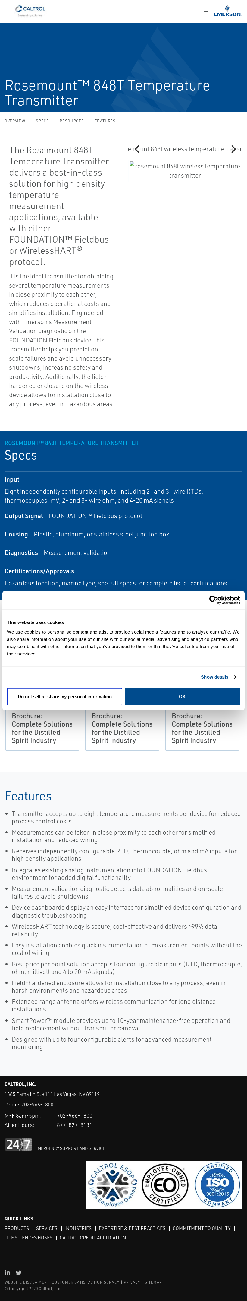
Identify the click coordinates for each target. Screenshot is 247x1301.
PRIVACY (132, 1282)
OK (182, 696)
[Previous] (137, 149)
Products (17, 1228)
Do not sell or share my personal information (65, 696)
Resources (72, 121)
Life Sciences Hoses (28, 1238)
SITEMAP (153, 1282)
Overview (15, 121)
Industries (78, 1228)
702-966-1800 (37, 1104)
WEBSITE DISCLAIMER (26, 1282)
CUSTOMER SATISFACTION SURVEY (86, 1282)
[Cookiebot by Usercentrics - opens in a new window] (213, 600)
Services (46, 1228)
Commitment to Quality (201, 1228)
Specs (42, 121)
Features (105, 121)
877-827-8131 (74, 1124)
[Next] (232, 149)
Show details (214, 676)
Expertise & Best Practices (132, 1228)
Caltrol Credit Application (93, 1238)
